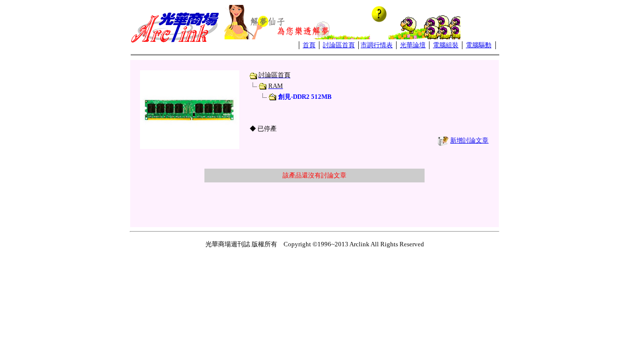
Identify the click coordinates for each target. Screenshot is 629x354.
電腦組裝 (445, 45)
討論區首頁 (339, 45)
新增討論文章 (469, 140)
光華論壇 (413, 45)
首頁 (309, 45)
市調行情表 (377, 45)
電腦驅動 (478, 45)
